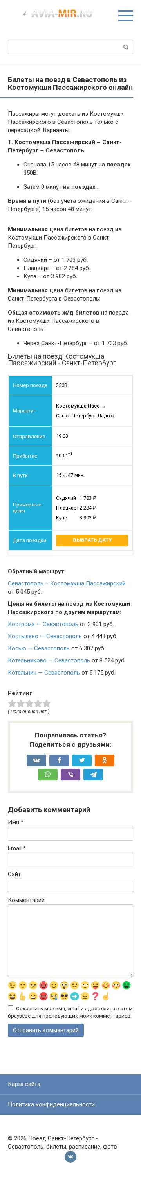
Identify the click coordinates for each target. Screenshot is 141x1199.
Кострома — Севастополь (43, 624)
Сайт (14, 874)
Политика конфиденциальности (51, 1104)
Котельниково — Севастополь (49, 660)
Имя (16, 822)
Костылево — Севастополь (45, 636)
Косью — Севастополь (39, 648)
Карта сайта (24, 1084)
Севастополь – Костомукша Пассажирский (67, 583)
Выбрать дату (92, 540)
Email (17, 848)
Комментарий (26, 900)
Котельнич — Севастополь (44, 672)
